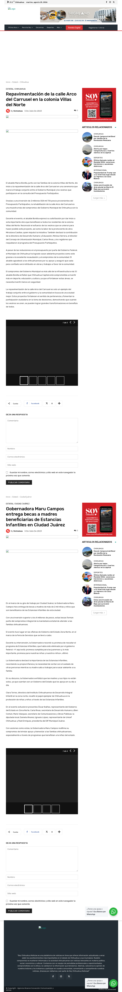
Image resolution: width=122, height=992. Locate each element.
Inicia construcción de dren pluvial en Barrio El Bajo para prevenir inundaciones (104, 188)
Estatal (15, 82)
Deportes (98, 158)
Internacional (100, 170)
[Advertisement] (61, 55)
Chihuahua (24, 82)
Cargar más (98, 198)
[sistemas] (8, 111)
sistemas (18, 111)
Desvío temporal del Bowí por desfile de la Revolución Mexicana (104, 138)
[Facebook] (106, 2)
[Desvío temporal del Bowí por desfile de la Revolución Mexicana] (87, 137)
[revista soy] (42, 122)
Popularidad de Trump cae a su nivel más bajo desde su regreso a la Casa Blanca (105, 176)
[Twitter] (113, 2)
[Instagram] (110, 2)
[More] (59, 403)
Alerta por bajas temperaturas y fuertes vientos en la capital (104, 151)
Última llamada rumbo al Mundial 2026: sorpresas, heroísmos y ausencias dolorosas (104, 163)
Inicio (8, 82)
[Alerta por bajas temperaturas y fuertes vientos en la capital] (87, 150)
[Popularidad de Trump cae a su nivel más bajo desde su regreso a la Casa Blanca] (87, 174)
